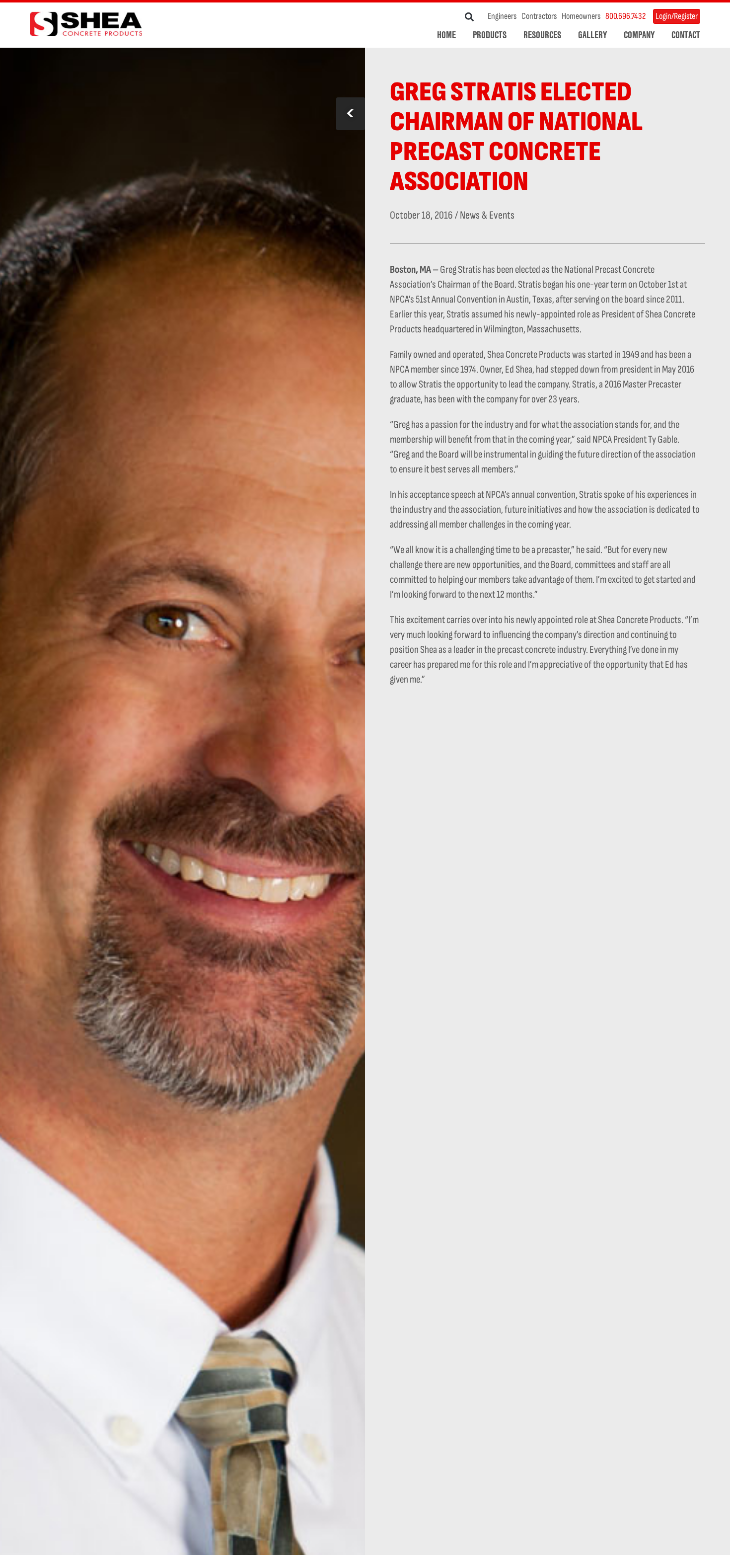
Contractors (539, 16)
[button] (469, 16)
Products (490, 34)
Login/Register (677, 16)
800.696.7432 (625, 16)
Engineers (502, 16)
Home (446, 34)
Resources (542, 34)
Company (639, 34)
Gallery (592, 34)
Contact (685, 34)
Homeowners (581, 16)
